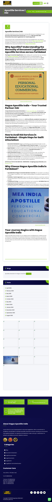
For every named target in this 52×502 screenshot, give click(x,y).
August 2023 (9, 315)
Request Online (8, 163)
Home (29, 11)
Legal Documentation (11, 455)
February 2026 (10, 290)
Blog (33, 11)
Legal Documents (10, 458)
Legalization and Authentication (13, 463)
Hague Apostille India (32, 111)
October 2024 (9, 299)
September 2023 (10, 312)
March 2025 (9, 296)
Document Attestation (11, 452)
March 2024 (9, 304)
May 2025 (8, 293)
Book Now (36, 3)
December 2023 (10, 310)
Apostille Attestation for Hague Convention (15, 273)
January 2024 (9, 307)
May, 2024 (8, 27)
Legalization (9, 460)
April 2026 (8, 288)
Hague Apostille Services (26, 101)
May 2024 (8, 301)
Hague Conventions (30, 43)
